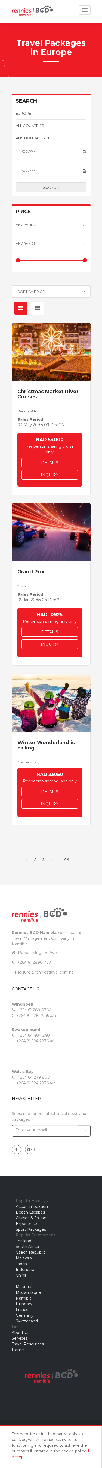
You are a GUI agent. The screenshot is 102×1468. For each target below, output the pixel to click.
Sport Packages (31, 1229)
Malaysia (24, 1258)
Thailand (23, 1240)
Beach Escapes (30, 1212)
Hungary (24, 1303)
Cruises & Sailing (31, 1217)
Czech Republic (30, 1252)
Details (49, 462)
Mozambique (28, 1292)
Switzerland (27, 1321)
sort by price (31, 291)
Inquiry (49, 475)
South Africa (27, 1246)
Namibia (24, 1298)
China (21, 1275)
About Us (20, 1332)
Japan (21, 1263)
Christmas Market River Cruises (48, 394)
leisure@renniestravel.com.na (46, 972)
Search (51, 187)
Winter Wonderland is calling (46, 745)
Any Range (26, 243)
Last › (67, 859)
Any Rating (26, 225)
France (22, 1309)
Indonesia (25, 1269)
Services (19, 1338)
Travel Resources (28, 1344)
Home (18, 1349)
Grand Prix (30, 572)
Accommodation (32, 1206)
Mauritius (24, 1286)
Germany (24, 1315)
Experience (26, 1223)
